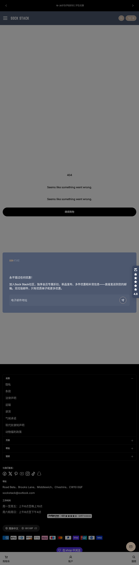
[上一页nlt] (123, 300)
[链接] (14, 260)
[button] (135, 282)
